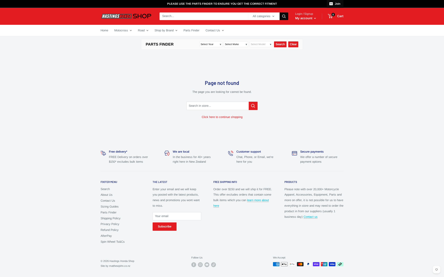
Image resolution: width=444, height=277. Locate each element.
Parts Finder (191, 30)
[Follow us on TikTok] (213, 264)
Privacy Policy (110, 224)
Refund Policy (110, 230)
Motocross (121, 30)
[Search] (284, 16)
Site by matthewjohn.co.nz (115, 265)
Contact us (311, 216)
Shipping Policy (111, 218)
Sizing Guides (110, 206)
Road (141, 30)
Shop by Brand (164, 30)
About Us (107, 194)
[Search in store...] (253, 106)
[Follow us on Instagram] (200, 264)
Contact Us (213, 30)
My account (304, 18)
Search (105, 189)
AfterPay (106, 236)
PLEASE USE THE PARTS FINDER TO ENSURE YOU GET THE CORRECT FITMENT (222, 3)
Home (104, 30)
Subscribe (164, 226)
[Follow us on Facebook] (193, 264)
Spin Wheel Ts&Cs (113, 241)
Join (337, 3)
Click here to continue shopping (222, 117)
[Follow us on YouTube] (206, 264)
